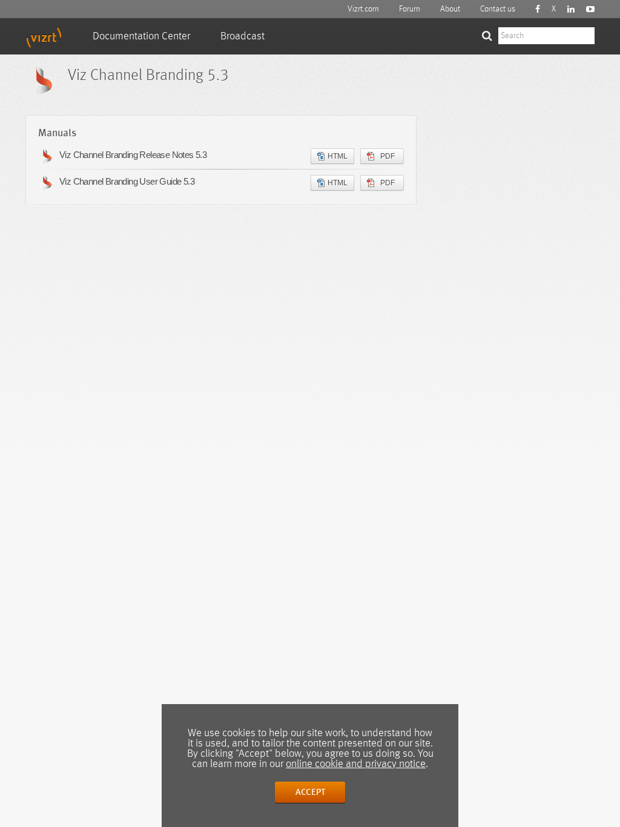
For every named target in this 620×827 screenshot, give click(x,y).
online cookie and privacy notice (356, 764)
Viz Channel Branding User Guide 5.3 (126, 181)
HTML (338, 156)
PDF (387, 156)
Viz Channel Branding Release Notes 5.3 (132, 155)
